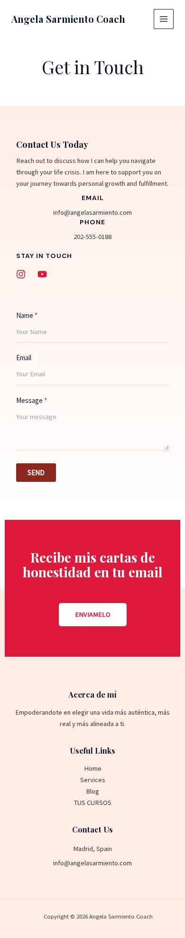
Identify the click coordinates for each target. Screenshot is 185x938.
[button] (93, 614)
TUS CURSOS (92, 802)
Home (93, 768)
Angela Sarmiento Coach (68, 18)
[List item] (21, 274)
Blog (92, 791)
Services (92, 779)
